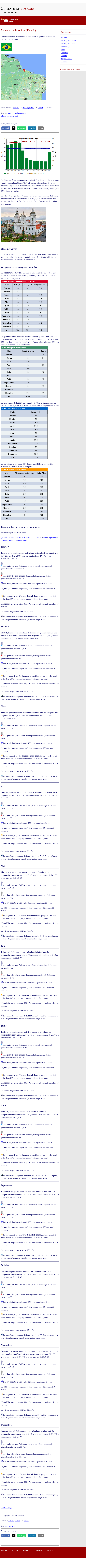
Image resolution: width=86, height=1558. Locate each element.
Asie (63, 49)
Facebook (5, 128)
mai (28, 537)
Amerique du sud (68, 43)
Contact (26, 1550)
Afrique (64, 37)
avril (23, 537)
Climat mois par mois (9, 115)
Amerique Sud (28, 107)
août (45, 537)
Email (41, 128)
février (11, 537)
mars (18, 537)
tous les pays (10, 1526)
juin (33, 537)
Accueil (16, 107)
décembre (22, 540)
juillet (39, 537)
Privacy (50, 1550)
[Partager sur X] (13, 128)
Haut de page (6, 1507)
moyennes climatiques (17, 113)
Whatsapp (21, 128)
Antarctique (65, 46)
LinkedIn (32, 128)
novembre (13, 540)
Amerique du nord (68, 40)
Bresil (40, 107)
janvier (4, 537)
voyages (17, 8)
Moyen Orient (66, 58)
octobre (4, 540)
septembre (53, 537)
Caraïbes (64, 52)
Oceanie (64, 61)
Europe (64, 55)
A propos (15, 1550)
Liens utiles (38, 1550)
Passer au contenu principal (11, 1)
